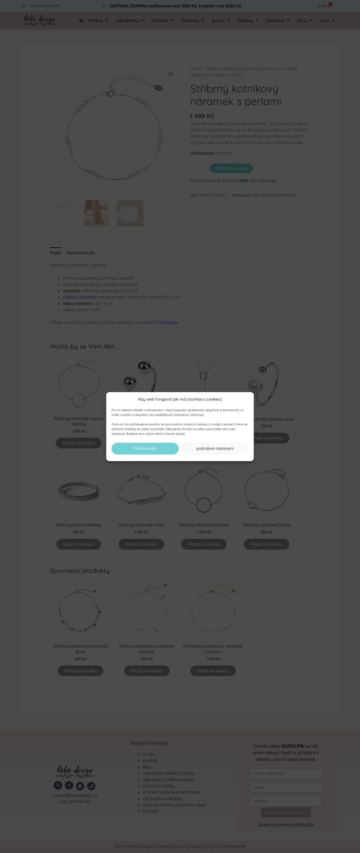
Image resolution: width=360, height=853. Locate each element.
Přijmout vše (145, 448)
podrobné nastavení (214, 448)
